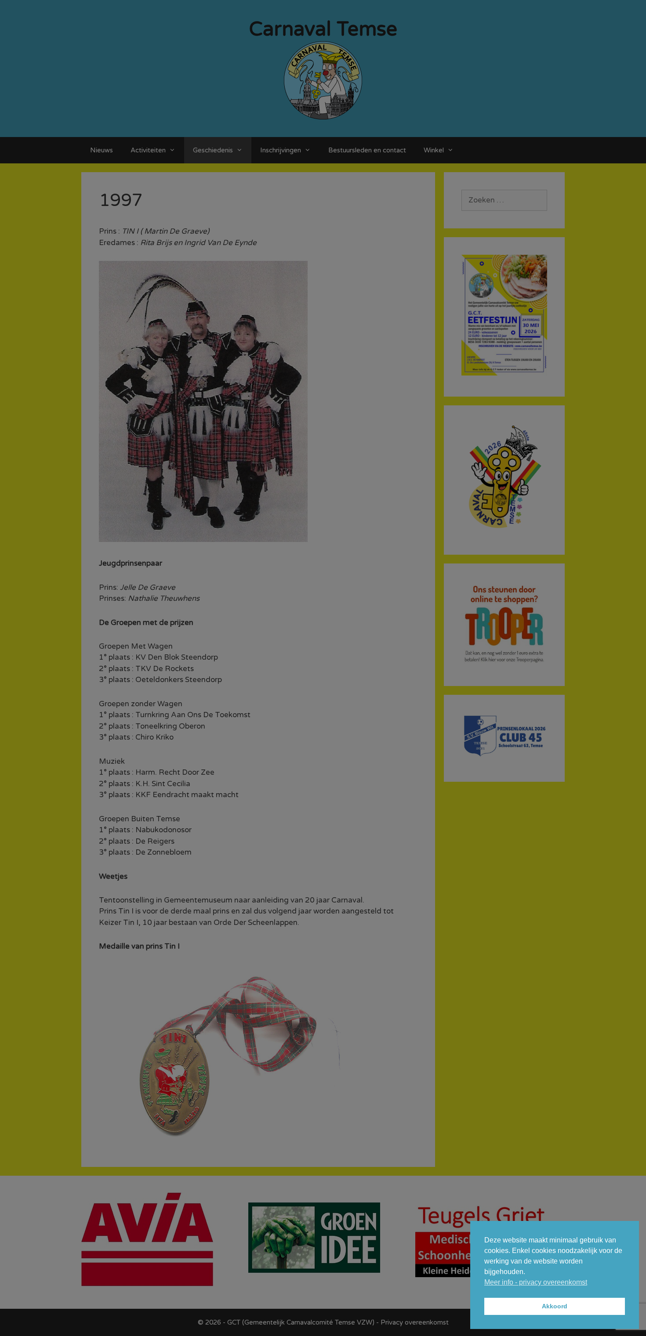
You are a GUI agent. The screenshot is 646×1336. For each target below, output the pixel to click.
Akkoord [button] (554, 1306)
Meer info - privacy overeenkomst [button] (535, 1282)
